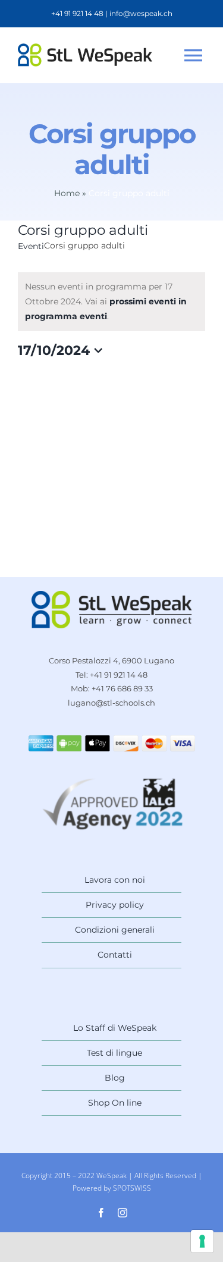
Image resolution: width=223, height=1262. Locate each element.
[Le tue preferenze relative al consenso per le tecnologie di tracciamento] (202, 1241)
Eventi (31, 246)
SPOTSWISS (132, 1188)
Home (67, 193)
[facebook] (101, 1212)
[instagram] (122, 1212)
